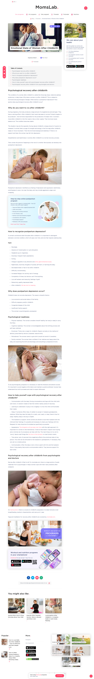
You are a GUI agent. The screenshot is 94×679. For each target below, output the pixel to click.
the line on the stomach (35, 434)
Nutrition (76, 14)
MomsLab (46, 7)
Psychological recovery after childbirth (23, 71)
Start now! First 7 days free (18, 224)
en (14, 1)
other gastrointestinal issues (43, 261)
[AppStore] (16, 561)
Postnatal (66, 14)
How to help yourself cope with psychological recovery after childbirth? (33, 82)
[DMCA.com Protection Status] (32, 659)
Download (59, 675)
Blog (33, 18)
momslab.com (51, 517)
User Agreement (30, 643)
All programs (32, 14)
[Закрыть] (65, 674)
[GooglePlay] (27, 561)
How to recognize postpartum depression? (24, 75)
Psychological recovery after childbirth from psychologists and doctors (33, 84)
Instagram (28, 639)
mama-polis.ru (14, 510)
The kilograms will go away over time (30, 427)
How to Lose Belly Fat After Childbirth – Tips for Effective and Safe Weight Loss (14, 644)
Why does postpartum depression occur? (24, 77)
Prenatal (56, 14)
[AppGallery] (16, 564)
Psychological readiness (19, 80)
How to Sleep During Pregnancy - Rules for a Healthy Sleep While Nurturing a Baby (14, 656)
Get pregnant (45, 14)
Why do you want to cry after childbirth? (24, 73)
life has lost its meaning (28, 285)
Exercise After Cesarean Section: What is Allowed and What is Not (34, 617)
